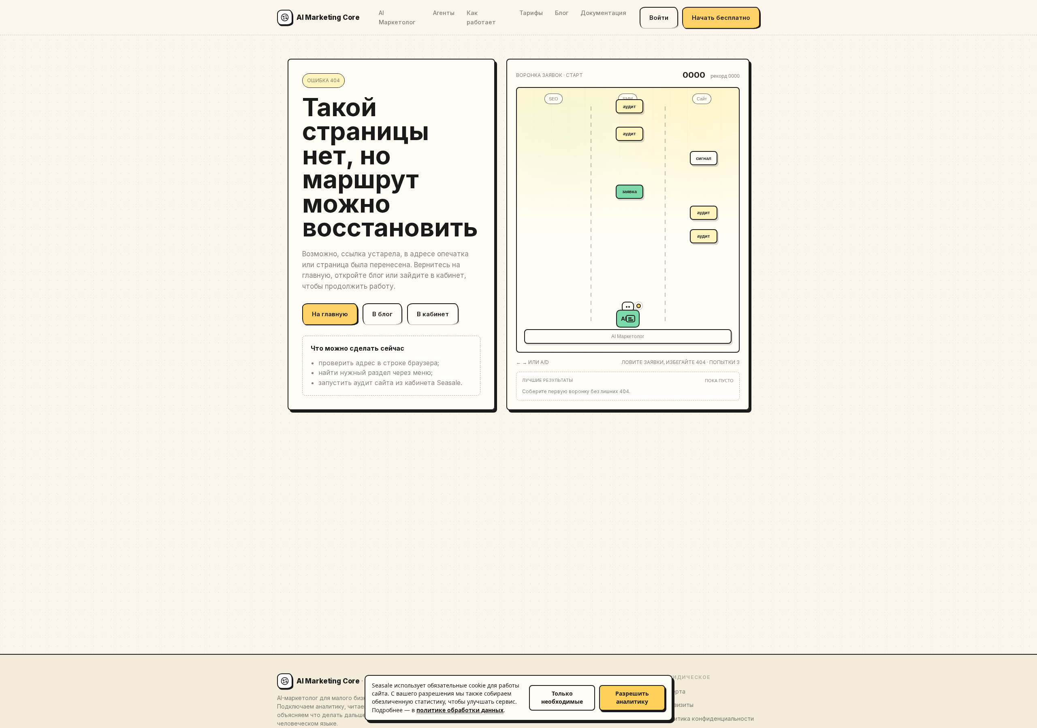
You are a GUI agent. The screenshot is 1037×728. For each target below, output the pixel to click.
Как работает (481, 17)
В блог (382, 314)
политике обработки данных (460, 710)
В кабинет (433, 314)
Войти (658, 17)
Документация (603, 12)
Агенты (443, 12)
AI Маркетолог (397, 17)
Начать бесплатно (721, 17)
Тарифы (531, 12)
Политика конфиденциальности (708, 718)
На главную (330, 314)
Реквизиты (678, 704)
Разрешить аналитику (632, 697)
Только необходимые (562, 697)
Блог (561, 12)
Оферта (674, 691)
